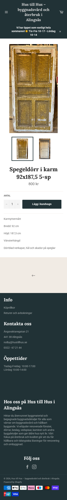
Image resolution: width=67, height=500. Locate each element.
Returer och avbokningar (18, 313)
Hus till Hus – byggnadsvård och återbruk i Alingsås (33, 12)
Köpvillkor (9, 307)
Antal (7, 195)
